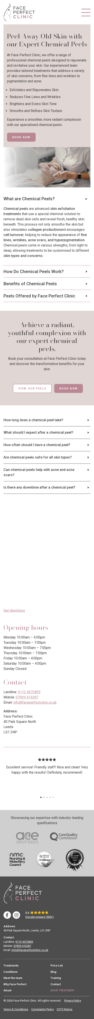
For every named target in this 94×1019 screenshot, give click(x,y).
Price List (56, 965)
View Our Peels (32, 388)
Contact (55, 984)
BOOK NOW (21, 137)
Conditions (10, 971)
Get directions (14, 610)
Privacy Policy (72, 1000)
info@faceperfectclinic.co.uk (35, 702)
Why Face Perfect (14, 984)
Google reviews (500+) (39, 917)
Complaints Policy (42, 1009)
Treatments (11, 965)
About (7, 990)
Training (55, 978)
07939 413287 (27, 697)
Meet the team (12, 978)
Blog (53, 971)
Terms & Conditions (15, 1009)
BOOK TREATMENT (62, 990)
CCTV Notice (64, 1009)
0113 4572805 (29, 692)
